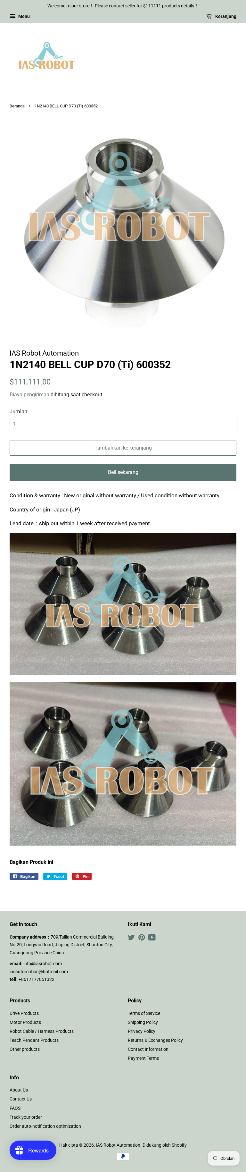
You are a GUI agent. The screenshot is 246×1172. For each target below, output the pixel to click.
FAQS (15, 1108)
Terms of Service (144, 1013)
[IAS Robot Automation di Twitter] (131, 938)
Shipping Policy (143, 1022)
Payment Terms (143, 1058)
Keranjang (225, 16)
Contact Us (21, 1099)
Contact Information (148, 1049)
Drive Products (24, 1013)
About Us (19, 1090)
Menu (23, 16)
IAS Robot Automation (118, 1145)
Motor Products (25, 1022)
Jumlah (18, 411)
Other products (25, 1049)
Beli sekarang (123, 472)
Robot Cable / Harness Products (42, 1031)
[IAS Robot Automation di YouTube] (152, 938)
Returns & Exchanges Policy (155, 1040)
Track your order (26, 1117)
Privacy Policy (141, 1031)
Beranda (17, 106)
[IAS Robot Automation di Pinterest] (141, 938)
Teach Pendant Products (34, 1040)
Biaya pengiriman (30, 395)
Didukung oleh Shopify (165, 1145)
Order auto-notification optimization (45, 1126)
